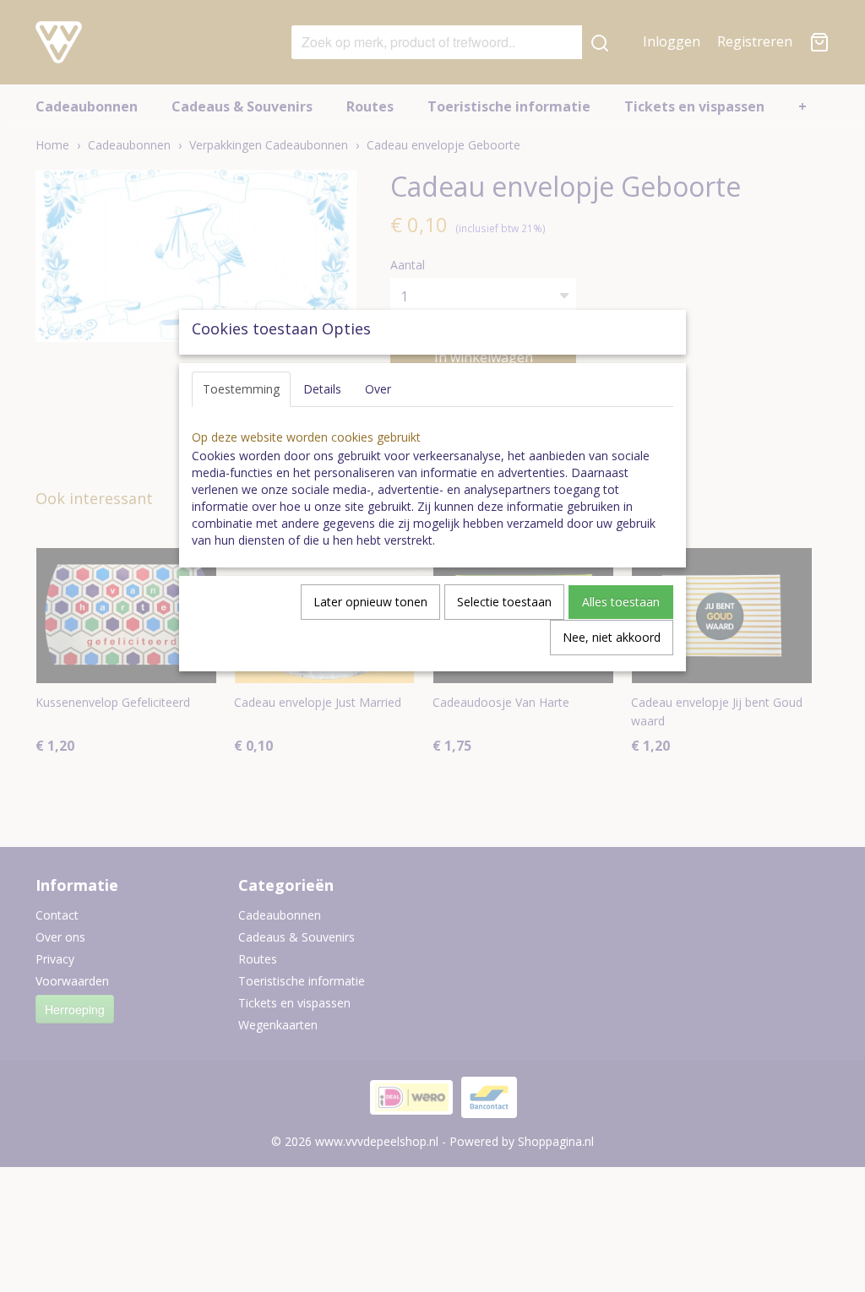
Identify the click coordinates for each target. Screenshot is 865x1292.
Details (322, 389)
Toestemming (241, 389)
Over (378, 389)
